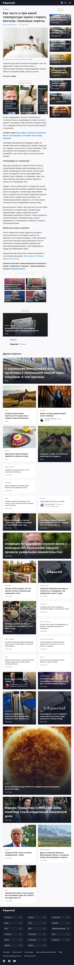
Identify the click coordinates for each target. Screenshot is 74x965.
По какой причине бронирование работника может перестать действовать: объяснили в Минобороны (19, 644)
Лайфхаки (6, 9)
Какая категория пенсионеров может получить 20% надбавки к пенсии (17, 486)
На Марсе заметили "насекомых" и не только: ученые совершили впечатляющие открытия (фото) (19, 503)
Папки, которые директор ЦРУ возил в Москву (53, 415)
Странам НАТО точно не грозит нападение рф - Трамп (18, 854)
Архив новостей (17, 952)
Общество (23, 344)
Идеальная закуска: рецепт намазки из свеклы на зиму (16, 455)
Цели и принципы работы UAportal (46, 952)
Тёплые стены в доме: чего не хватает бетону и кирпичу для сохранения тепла (18, 591)
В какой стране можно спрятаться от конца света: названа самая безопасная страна (17, 416)
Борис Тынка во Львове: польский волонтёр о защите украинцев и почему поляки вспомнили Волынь (19, 662)
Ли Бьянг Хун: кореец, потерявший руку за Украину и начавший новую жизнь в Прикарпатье (54, 626)
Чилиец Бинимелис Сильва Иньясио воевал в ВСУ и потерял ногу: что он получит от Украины (52, 644)
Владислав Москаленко (10, 24)
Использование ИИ (29, 956)
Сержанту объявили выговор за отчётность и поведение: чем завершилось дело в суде (54, 591)
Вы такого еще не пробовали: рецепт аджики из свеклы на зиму (52, 661)
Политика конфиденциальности (12, 956)
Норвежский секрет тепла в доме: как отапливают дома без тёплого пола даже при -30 (19, 895)
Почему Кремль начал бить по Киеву (52, 501)
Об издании (6, 952)
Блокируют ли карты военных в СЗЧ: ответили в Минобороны (17, 471)
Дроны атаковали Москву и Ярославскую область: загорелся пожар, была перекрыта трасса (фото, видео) (54, 855)
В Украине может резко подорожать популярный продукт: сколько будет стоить (54, 608)
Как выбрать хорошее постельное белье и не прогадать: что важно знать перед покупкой (24, 135)
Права (60, 952)
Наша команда (29, 952)
